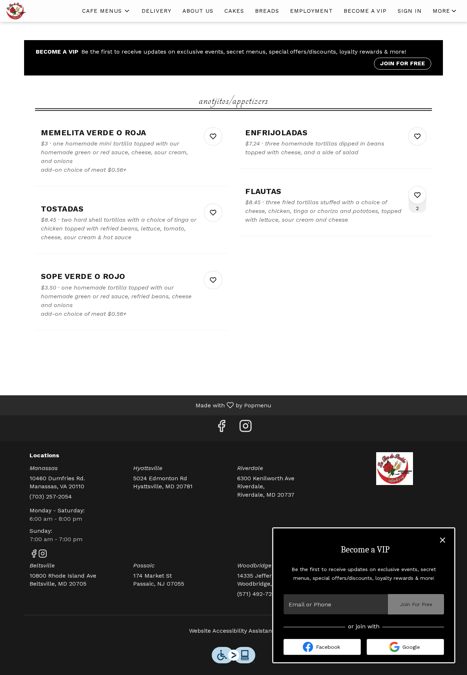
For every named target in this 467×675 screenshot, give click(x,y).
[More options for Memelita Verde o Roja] (213, 136)
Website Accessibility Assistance (233, 630)
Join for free (402, 63)
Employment (311, 11)
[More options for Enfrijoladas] (417, 136)
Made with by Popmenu (138, 405)
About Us (197, 11)
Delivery (156, 11)
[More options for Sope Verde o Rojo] (213, 280)
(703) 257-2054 (51, 496)
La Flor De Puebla (395, 468)
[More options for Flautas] (417, 195)
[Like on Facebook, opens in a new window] (221, 428)
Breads (267, 11)
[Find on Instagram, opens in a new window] (245, 428)
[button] (106, 11)
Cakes (234, 11)
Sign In (410, 11)
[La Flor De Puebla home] (39, 11)
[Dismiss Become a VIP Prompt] (442, 540)
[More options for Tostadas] (213, 212)
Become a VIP (365, 11)
